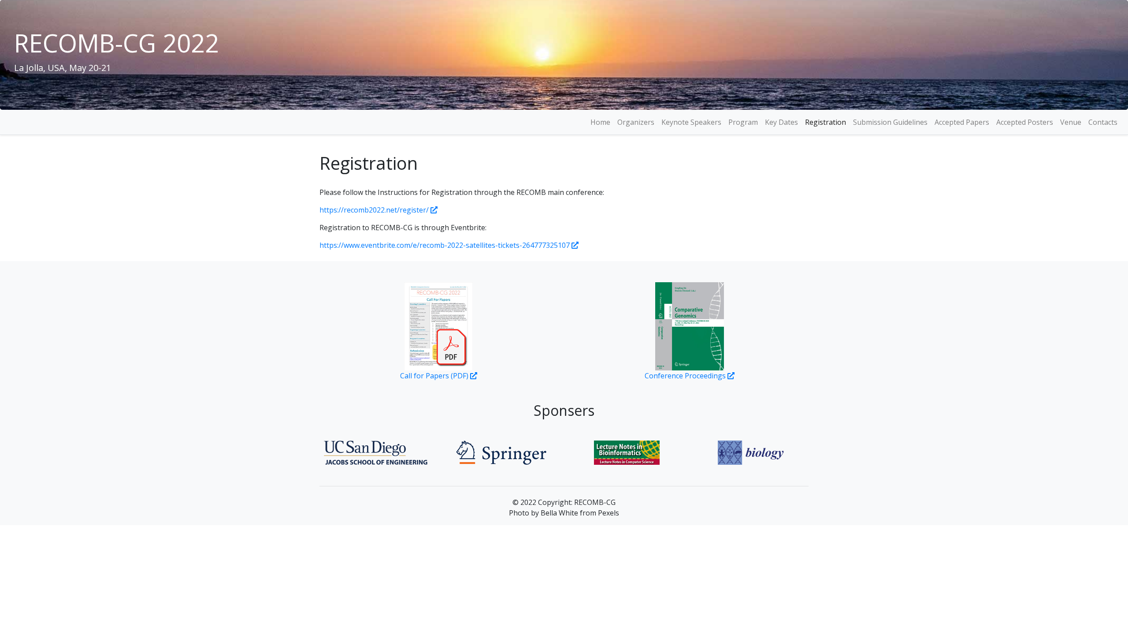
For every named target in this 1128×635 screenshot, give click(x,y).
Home (600, 122)
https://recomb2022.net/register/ (374, 210)
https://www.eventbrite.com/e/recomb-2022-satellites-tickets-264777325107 (444, 245)
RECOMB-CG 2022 (116, 43)
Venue (1070, 122)
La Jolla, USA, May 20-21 (62, 68)
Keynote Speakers (691, 122)
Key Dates (781, 122)
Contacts (1102, 122)
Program (743, 122)
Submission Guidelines (890, 122)
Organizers (635, 122)
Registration (825, 122)
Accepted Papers (962, 122)
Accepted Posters (1024, 122)
